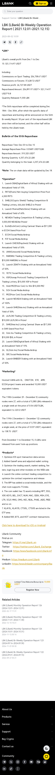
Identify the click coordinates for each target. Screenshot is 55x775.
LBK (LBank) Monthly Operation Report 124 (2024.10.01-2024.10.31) (22, 630)
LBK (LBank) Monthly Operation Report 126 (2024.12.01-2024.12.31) (22, 606)
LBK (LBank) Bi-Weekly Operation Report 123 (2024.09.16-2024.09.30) (23, 641)
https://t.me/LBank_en (24, 542)
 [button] (30, 3)
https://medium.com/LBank (25, 559)
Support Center (9, 18)
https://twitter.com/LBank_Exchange (32, 546)
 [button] (49, 11)
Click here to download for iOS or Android (23, 525)
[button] (46, 756)
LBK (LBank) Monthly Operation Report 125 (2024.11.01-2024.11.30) (22, 618)
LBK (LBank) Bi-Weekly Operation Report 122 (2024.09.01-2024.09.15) (23, 653)
